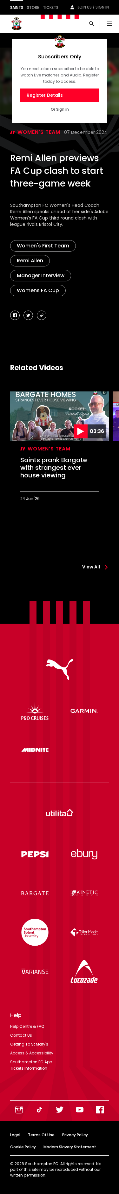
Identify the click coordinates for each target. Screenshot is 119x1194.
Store (33, 7)
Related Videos (36, 368)
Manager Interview (40, 275)
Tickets (50, 7)
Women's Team (38, 132)
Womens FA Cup (38, 290)
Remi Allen (30, 260)
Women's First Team (43, 245)
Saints (16, 7)
